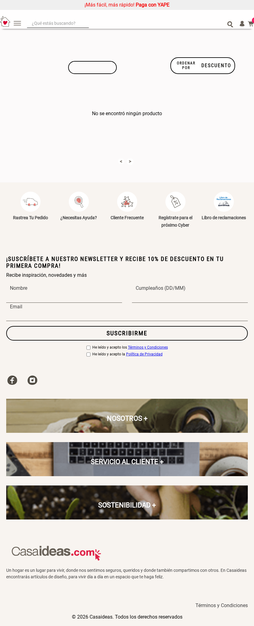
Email (16, 307)
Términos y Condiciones (148, 348)
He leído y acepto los (130, 348)
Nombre (18, 288)
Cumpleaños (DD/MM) (161, 288)
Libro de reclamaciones (224, 217)
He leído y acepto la (127, 354)
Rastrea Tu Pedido (30, 217)
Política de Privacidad (144, 354)
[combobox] (130, 24)
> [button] (130, 161)
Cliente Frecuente (127, 217)
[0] (251, 24)
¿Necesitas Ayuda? (78, 217)
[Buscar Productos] (230, 24)
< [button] (121, 161)
